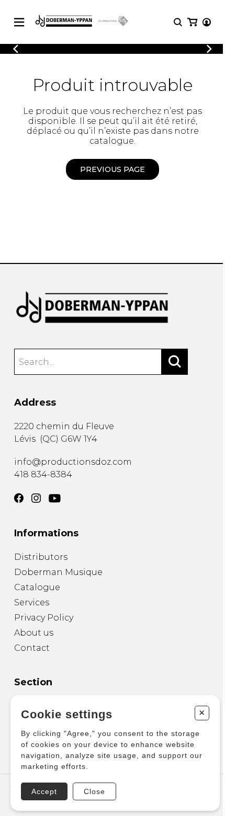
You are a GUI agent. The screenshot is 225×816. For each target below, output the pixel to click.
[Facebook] (19, 498)
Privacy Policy (43, 618)
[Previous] (15, 49)
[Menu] (19, 22)
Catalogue (37, 587)
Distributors (41, 557)
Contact (32, 648)
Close (94, 791)
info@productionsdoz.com (73, 462)
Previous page (112, 169)
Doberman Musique (58, 572)
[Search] (175, 362)
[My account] (207, 22)
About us (33, 633)
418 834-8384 (43, 474)
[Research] (178, 22)
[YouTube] (55, 498)
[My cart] (192, 22)
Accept (44, 791)
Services (31, 602)
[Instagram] (36, 498)
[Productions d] (112, 308)
